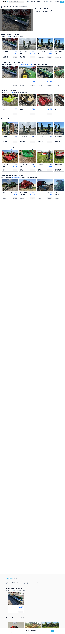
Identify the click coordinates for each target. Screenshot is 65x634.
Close (52, 631)
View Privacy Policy (46, 632)
